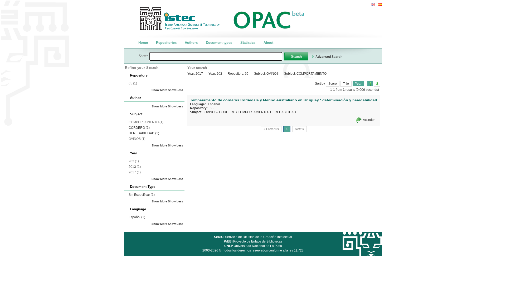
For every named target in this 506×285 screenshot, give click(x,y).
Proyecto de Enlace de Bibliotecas (253, 241)
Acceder (369, 120)
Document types (219, 43)
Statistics (247, 43)
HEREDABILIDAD (144, 133)
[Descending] (377, 84)
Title (346, 84)
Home (143, 43)
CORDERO (139, 128)
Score (332, 84)
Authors (191, 43)
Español (137, 217)
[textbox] (215, 56)
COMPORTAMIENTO (253, 112)
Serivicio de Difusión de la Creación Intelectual (253, 237)
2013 (135, 167)
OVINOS (211, 112)
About (268, 43)
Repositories (166, 43)
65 (211, 108)
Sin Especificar (142, 195)
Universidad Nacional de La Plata (253, 246)
